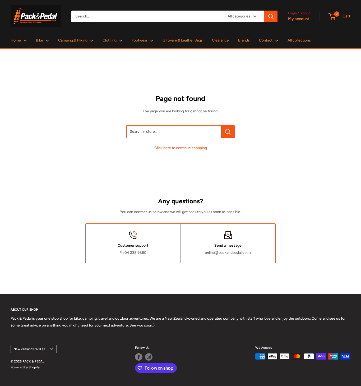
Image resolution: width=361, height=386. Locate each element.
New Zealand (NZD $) (29, 349)
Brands (244, 40)
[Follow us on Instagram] (148, 357)
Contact (265, 40)
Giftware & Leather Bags (183, 40)
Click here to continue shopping (180, 148)
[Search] (270, 16)
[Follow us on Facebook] (138, 357)
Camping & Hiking (72, 40)
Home (16, 40)
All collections (299, 40)
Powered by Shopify (25, 367)
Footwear (139, 40)
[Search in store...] (228, 131)
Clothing (110, 40)
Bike (39, 40)
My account (298, 18)
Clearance (220, 40)
